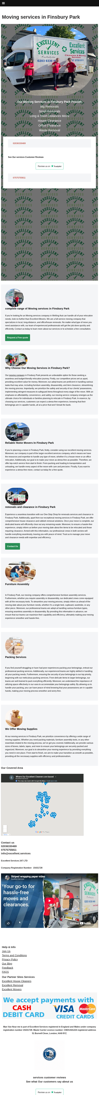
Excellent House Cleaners (16, 981)
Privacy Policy (10, 959)
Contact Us (12, 546)
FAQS (5, 971)
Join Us (6, 951)
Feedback (7, 967)
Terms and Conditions (14, 955)
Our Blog (7, 963)
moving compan (16, 375)
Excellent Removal (12, 985)
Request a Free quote (17, 338)
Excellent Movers (12, 989)
